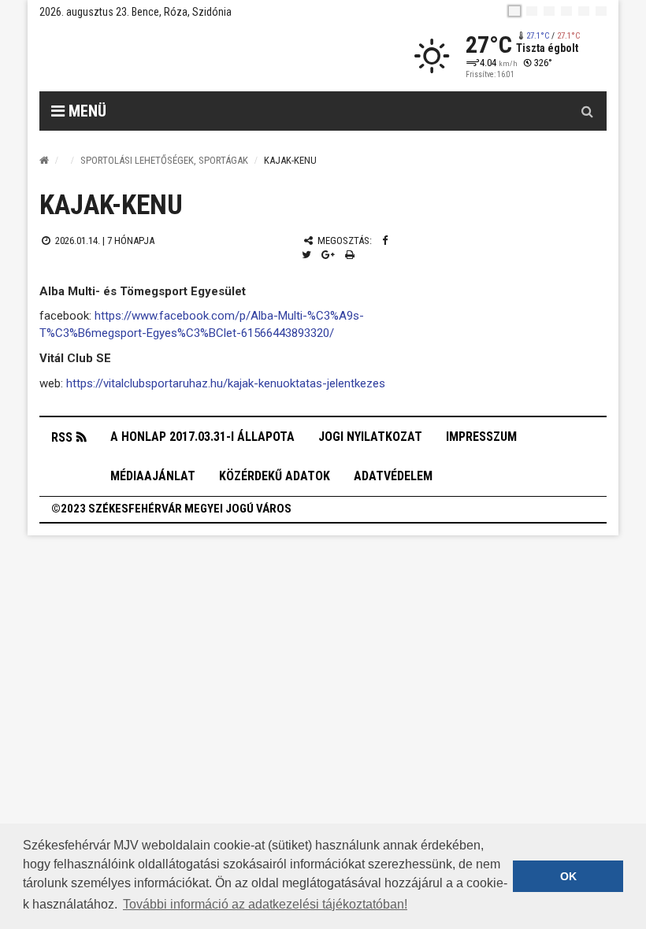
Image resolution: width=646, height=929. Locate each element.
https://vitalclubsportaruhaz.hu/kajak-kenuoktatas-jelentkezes (225, 383)
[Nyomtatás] (350, 255)
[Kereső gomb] (587, 111)
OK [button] (568, 876)
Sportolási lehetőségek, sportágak (164, 160)
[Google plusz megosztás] (328, 255)
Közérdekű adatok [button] (274, 475)
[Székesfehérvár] (184, 55)
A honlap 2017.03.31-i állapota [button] (202, 436)
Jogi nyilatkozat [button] (370, 436)
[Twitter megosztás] (306, 255)
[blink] (601, 11)
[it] (583, 11)
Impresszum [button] (481, 436)
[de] (566, 11)
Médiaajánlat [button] (152, 475)
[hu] (514, 11)
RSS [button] (61, 437)
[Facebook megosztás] (385, 240)
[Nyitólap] (44, 160)
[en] (531, 11)
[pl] (549, 11)
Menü (85, 111)
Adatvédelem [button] (393, 475)
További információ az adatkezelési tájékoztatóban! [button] (265, 904)
